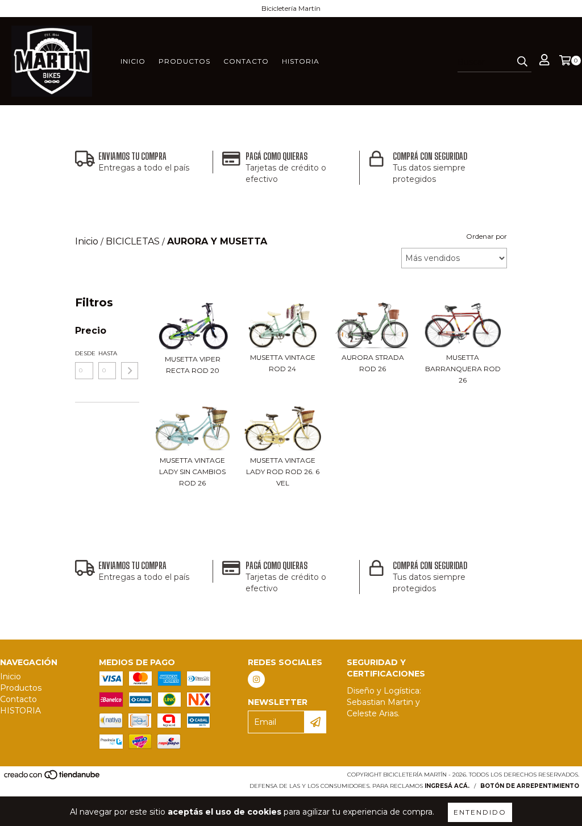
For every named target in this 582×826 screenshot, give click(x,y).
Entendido (480, 812)
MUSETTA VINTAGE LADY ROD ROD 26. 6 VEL (282, 471)
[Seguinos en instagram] (256, 679)
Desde (84, 353)
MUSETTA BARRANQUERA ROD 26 (463, 368)
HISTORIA (300, 61)
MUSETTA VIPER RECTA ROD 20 (193, 365)
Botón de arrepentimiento (529, 786)
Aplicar (129, 370)
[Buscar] (522, 62)
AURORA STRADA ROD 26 (373, 363)
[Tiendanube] (52, 778)
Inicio (133, 61)
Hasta (107, 353)
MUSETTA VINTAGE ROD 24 (282, 363)
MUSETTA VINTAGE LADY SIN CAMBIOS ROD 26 (192, 471)
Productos (184, 61)
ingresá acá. (447, 786)
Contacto (246, 61)
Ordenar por (486, 236)
